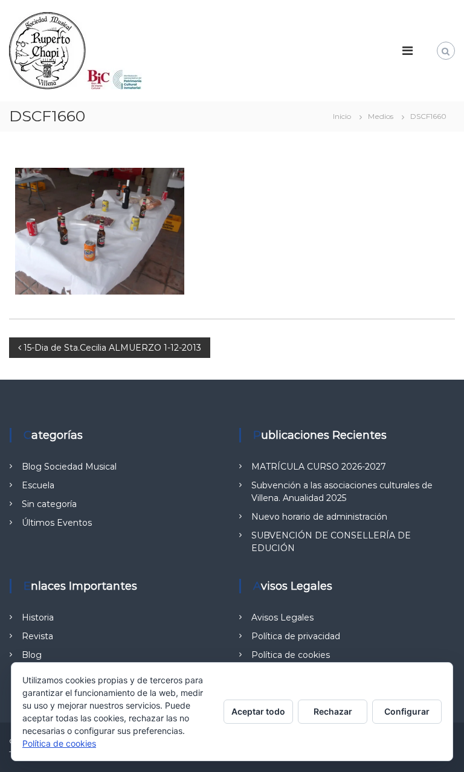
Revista (37, 636)
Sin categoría (49, 504)
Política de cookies (290, 654)
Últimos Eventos (57, 522)
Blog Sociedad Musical (69, 466)
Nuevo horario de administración (319, 516)
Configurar (407, 711)
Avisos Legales (282, 617)
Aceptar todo (258, 711)
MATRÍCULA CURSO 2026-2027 (318, 466)
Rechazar (333, 711)
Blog (32, 654)
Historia (38, 617)
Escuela (38, 485)
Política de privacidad (295, 636)
